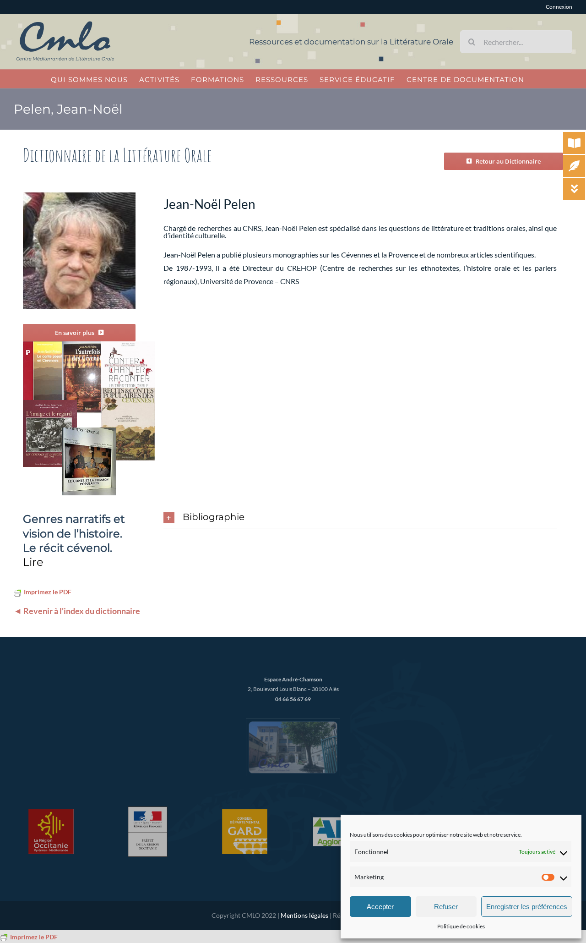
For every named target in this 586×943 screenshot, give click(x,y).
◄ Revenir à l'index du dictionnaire (77, 611)
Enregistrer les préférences (526, 906)
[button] (360, 517)
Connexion (559, 6)
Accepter (380, 906)
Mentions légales (304, 915)
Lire (33, 562)
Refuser (446, 906)
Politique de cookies (461, 926)
